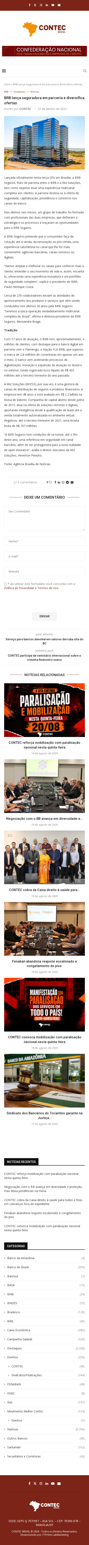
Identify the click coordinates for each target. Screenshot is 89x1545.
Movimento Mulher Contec (46, 1411)
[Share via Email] (72, 482)
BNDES (46, 1303)
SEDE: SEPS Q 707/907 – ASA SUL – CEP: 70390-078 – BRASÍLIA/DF (44, 1523)
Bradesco (46, 1312)
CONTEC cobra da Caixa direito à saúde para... (44, 890)
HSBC (46, 1393)
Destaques (46, 1348)
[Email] (59, 5)
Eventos (46, 1357)
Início (7, 84)
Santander (46, 1447)
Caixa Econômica (46, 1330)
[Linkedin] (47, 5)
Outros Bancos (46, 1438)
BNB (46, 1294)
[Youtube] (53, 5)
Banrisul (46, 1276)
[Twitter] (35, 5)
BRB (46, 1321)
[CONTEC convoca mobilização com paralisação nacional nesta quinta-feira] (44, 1005)
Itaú (46, 1402)
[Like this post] (50, 482)
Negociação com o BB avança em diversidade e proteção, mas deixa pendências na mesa (43, 1189)
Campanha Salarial (46, 1339)
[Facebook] (29, 5)
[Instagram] (41, 5)
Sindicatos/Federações (48, 1375)
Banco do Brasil (46, 1267)
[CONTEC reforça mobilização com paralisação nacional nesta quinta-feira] (44, 710)
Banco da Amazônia (46, 1258)
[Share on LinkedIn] (59, 482)
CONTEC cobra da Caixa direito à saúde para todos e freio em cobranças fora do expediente (43, 1202)
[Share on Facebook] (55, 482)
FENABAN (46, 1384)
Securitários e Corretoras (46, 1456)
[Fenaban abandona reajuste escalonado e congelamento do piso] (44, 929)
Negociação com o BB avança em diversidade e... (44, 819)
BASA (46, 1285)
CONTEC (25, 109)
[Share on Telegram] (67, 482)
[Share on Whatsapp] (63, 482)
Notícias (46, 1429)
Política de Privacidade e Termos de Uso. (31, 588)
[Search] (85, 71)
